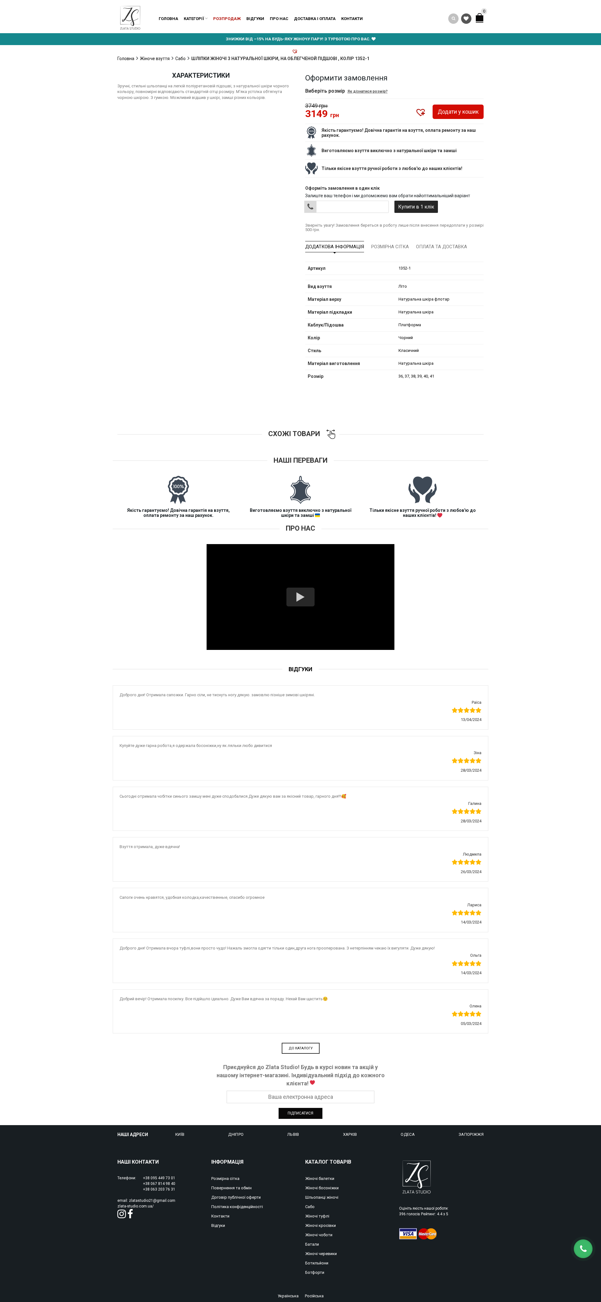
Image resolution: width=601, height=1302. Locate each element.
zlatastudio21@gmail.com (152, 1200)
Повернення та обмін (231, 1188)
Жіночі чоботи (318, 1235)
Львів (293, 1134)
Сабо (180, 58)
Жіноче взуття (155, 58)
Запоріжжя (471, 1134)
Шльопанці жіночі (321, 1197)
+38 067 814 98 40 (159, 1183)
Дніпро (236, 1134)
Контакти (352, 18)
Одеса (408, 1134)
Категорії (194, 18)
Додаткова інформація (334, 246)
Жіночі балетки (319, 1178)
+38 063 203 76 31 (159, 1189)
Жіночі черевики (321, 1253)
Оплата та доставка (441, 246)
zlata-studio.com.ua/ (135, 1206)
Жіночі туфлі (317, 1216)
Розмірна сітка (390, 246)
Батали (312, 1244)
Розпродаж (227, 18)
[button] (294, 51)
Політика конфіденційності (237, 1206)
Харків (350, 1134)
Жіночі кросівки (320, 1225)
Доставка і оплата (315, 18)
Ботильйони (316, 1263)
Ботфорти (314, 1272)
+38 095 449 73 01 (159, 1178)
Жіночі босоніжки (322, 1188)
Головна (168, 18)
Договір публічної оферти (236, 1197)
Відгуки (255, 18)
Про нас (279, 18)
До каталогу (301, 1048)
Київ (179, 1134)
